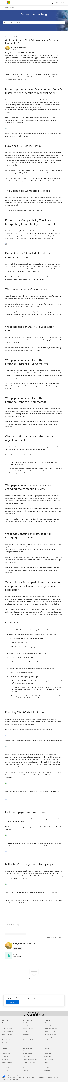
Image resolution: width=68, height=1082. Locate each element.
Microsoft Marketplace (28, 1065)
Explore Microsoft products (8, 1039)
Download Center (27, 1025)
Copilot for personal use (7, 1034)
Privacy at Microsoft (48, 1059)
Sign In (62, 2)
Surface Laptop (5, 1025)
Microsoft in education (49, 1022)
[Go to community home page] (8, 2)
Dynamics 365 (5, 1056)
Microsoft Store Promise (28, 1039)
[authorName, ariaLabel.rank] (7, 48)
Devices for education (49, 1025)
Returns (25, 1031)
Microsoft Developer (27, 1053)
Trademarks (41, 1077)
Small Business (5, 1070)
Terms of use (34, 1077)
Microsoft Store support (28, 1028)
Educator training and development (52, 1037)
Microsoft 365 (5, 1059)
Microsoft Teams (5, 1065)
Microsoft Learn (26, 1056)
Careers (46, 1050)
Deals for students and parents (51, 1039)
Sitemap (4, 1077)
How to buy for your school (50, 1034)
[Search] (52, 3)
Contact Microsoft (11, 1077)
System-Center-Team (17, 47)
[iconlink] (8, 955)
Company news (47, 1056)
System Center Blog (9, 7)
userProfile (17, 948)
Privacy (19, 1077)
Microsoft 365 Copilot (6, 1067)
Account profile (26, 1022)
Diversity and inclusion (49, 1065)
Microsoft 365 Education (49, 1031)
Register (56, 2)
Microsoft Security (6, 1053)
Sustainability (47, 1070)
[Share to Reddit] (34, 1014)
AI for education (47, 1042)
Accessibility (47, 1067)
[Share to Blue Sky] (37, 1014)
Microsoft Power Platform (7, 1062)
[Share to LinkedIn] (25, 1014)
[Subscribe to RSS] (40, 1014)
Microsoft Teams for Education (50, 1028)
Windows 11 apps (6, 1042)
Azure (24, 1050)
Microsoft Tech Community (29, 1062)
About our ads (5, 1079)
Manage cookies (26, 1077)
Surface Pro (4, 1022)
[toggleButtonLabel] (63, 7)
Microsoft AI (4, 1050)
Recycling (56, 1077)
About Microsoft (47, 1053)
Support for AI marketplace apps (30, 1059)
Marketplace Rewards (28, 1067)
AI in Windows (5, 1037)
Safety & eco (49, 1077)
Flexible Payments (27, 1042)
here (23, 100)
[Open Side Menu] (4, 2)
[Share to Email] (43, 1014)
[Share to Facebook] (28, 1014)
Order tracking (26, 1034)
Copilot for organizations (7, 1031)
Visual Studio (26, 1070)
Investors (46, 1062)
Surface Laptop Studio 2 (7, 1028)
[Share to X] (31, 1014)
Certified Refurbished (27, 1037)
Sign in (12, 1002)
